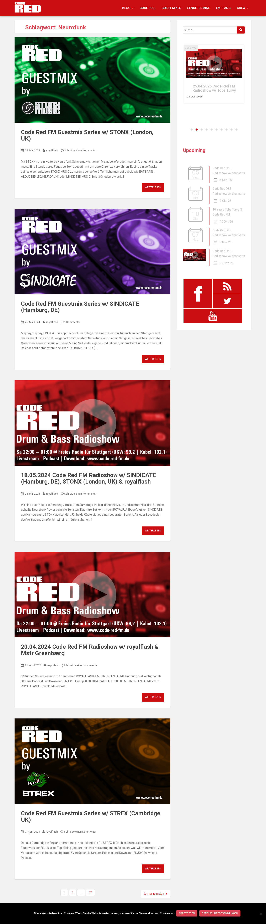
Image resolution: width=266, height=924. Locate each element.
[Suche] (241, 30)
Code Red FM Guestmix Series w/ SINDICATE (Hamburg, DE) (80, 307)
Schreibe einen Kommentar (80, 150)
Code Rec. (147, 8)
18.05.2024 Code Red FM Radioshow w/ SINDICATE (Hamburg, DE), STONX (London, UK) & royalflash (88, 478)
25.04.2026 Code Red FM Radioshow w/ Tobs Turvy (214, 88)
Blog (126, 8)
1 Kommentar (72, 322)
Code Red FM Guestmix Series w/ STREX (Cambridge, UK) (91, 816)
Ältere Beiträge (154, 894)
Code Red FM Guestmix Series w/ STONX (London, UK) (87, 135)
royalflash (52, 150)
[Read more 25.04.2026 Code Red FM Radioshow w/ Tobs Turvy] (214, 63)
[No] (261, 914)
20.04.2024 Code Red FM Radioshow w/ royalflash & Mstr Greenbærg (90, 650)
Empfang (223, 8)
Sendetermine (198, 8)
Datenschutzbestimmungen (220, 913)
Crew (241, 8)
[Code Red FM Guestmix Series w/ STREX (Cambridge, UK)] (92, 761)
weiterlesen (153, 187)
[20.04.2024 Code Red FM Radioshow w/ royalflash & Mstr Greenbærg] (92, 594)
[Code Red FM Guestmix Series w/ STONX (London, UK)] (92, 80)
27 (90, 892)
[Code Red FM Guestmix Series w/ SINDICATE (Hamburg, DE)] (92, 251)
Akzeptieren (187, 913)
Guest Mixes (171, 8)
